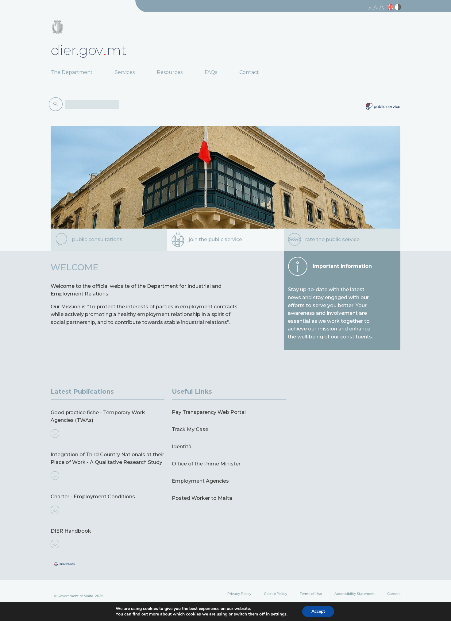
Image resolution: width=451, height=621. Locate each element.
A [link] (370, 8)
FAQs (211, 72)
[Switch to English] (391, 7)
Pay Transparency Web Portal (209, 412)
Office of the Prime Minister (206, 464)
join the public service (215, 239)
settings (279, 614)
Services (125, 72)
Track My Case (190, 429)
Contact (249, 72)
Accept (318, 611)
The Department (72, 72)
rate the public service (332, 239)
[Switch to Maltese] (399, 7)
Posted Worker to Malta (202, 498)
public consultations (97, 239)
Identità (181, 446)
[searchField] (92, 104)
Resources (170, 72)
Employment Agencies (200, 481)
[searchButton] (57, 104)
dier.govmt (89, 50)
